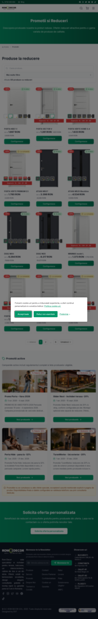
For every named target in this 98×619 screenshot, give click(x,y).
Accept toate (23, 314)
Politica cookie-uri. (52, 306)
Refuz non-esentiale (45, 314)
